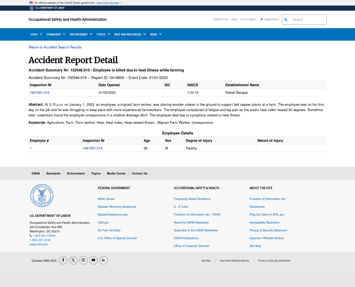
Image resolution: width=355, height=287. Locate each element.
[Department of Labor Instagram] (83, 260)
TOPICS (101, 34)
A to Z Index (248, 19)
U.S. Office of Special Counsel (117, 238)
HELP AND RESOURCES (128, 34)
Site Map (255, 246)
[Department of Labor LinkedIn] (103, 260)
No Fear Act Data (109, 230)
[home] (42, 195)
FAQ (234, 19)
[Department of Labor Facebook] (63, 260)
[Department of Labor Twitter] (73, 260)
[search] (286, 19)
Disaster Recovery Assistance (117, 206)
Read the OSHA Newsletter (191, 222)
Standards (53, 173)
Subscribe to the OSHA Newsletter (196, 230)
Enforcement (76, 173)
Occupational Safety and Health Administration (68, 19)
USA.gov (103, 222)
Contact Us (220, 19)
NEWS (154, 34)
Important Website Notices (267, 238)
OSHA (34, 34)
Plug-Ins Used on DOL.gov (267, 214)
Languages (271, 19)
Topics (96, 173)
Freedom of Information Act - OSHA (197, 214)
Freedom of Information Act (267, 199)
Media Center (116, 173)
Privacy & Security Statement (268, 230)
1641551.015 (39, 92)
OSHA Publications (186, 238)
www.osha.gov (39, 244)
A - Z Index (181, 206)
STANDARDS (53, 34)
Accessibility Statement (264, 222)
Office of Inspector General (191, 246)
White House (106, 199)
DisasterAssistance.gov (113, 214)
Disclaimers (257, 206)
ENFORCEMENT (79, 34)
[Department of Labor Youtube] (93, 260)
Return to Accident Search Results (55, 46)
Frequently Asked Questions (192, 199)
